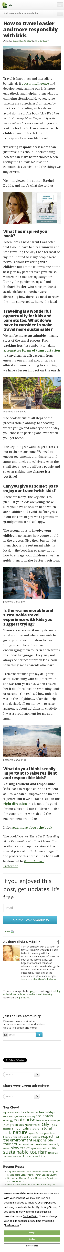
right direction (15, 804)
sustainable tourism (25, 1152)
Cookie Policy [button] (30, 1216)
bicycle (25, 1112)
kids (20, 994)
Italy (44, 1124)
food (47, 1120)
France (53, 1120)
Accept (32, 1233)
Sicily (56, 1144)
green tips (17, 1125)
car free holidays (45, 1112)
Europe (40, 1120)
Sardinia (44, 1144)
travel (55, 1153)
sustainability (47, 1148)
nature (20, 1132)
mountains (34, 1129)
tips (50, 1152)
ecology (8, 1120)
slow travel (21, 1147)
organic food (48, 1133)
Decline (32, 1239)
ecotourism (25, 1120)
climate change (10, 1116)
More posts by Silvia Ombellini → (38, 979)
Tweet (6, 931)
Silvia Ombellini (41, 41)
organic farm (34, 1133)
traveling (47, 994)
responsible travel (32, 994)
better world (14, 1112)
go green (34, 991)
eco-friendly (30, 1116)
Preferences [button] (12, 1225)
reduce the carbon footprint (26, 1136)
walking (39, 1156)
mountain (21, 1128)
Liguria (53, 1124)
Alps (5, 1112)
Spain (33, 1148)
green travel (32, 1125)
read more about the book (31, 827)
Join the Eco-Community (30, 920)
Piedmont (7, 1137)
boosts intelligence (35, 83)
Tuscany (28, 1156)
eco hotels (44, 1115)
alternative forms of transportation (31, 350)
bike (32, 1112)
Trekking (7, 1156)
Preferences (32, 1246)
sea (51, 1144)
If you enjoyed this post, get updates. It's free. (31, 889)
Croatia (20, 1116)
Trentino (17, 1156)
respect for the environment (31, 1138)
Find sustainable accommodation (21, 13)
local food (8, 1128)
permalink (24, 997)
